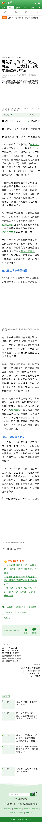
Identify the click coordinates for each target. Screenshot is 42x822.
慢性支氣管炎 (27, 251)
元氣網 (8, 57)
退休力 (12, 813)
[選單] (39, 3)
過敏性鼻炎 (7, 224)
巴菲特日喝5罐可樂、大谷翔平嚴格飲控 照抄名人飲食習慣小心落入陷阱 (24, 18)
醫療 (18, 7)
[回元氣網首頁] (8, 3)
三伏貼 (26, 121)
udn (3, 57)
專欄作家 (29, 813)
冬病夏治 (34, 144)
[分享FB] (5, 12)
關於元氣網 (7, 809)
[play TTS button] (11, 115)
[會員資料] (35, 3)
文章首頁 (20, 813)
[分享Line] (16, 12)
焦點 (4, 7)
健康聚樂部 (18, 809)
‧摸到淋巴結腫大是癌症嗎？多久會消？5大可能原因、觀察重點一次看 (20, 591)
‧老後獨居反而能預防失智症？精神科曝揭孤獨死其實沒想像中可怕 (20, 580)
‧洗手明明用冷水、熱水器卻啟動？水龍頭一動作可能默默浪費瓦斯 (20, 568)
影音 (32, 7)
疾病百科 (35, 809)
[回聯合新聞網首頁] (3, 3)
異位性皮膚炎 (9, 232)
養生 (11, 7)
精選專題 (27, 809)
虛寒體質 (15, 409)
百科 (25, 7)
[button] (39, 8)
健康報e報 (22, 799)
